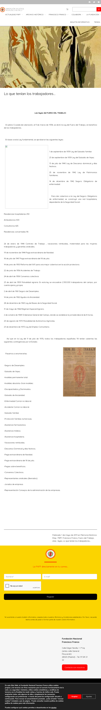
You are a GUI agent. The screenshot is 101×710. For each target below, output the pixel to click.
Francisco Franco (70, 538)
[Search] (99, 9)
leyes (60, 541)
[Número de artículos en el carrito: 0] (67, 9)
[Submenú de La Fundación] (100, 14)
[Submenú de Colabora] (82, 14)
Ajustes (89, 696)
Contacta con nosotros (75, 667)
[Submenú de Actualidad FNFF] (22, 14)
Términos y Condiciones (63, 617)
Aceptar (74, 696)
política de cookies (11, 703)
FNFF (60, 538)
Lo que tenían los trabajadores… (77, 541)
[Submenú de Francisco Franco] (67, 14)
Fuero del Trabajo (86, 538)
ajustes (53, 708)
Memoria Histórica (89, 535)
